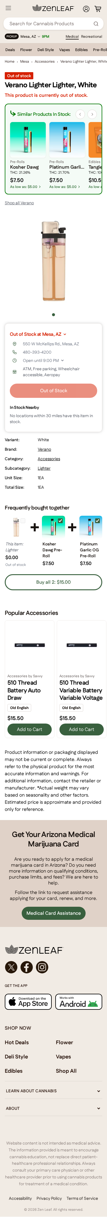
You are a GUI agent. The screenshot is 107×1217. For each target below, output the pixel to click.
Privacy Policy (49, 1198)
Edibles (81, 50)
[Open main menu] (8, 8)
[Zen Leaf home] (53, 7)
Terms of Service (82, 1198)
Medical (72, 36)
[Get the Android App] (78, 1002)
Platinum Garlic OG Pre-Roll (89, 550)
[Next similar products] (92, 114)
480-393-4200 (37, 352)
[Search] (96, 23)
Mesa (24, 61)
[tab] (53, 314)
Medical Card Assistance (53, 913)
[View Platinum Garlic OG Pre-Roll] (90, 527)
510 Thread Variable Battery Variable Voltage (81, 690)
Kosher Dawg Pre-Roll (52, 550)
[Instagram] (42, 967)
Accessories (45, 61)
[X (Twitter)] (11, 967)
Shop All (66, 1070)
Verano (44, 449)
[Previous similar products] (80, 114)
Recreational (91, 36)
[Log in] (86, 9)
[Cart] (97, 8)
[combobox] (50, 24)
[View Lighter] (16, 527)
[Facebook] (26, 967)
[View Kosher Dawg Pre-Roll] (53, 527)
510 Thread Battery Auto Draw (24, 690)
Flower (26, 50)
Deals (10, 50)
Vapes (64, 50)
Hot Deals (17, 1042)
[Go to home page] (53, 949)
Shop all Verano (19, 203)
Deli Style (45, 50)
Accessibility (20, 1198)
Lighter (44, 468)
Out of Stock (53, 390)
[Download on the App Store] (28, 1002)
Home (10, 61)
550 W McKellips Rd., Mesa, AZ (51, 344)
